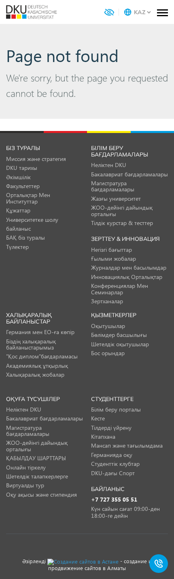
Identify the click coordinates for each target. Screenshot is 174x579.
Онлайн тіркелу (26, 467)
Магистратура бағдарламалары (112, 186)
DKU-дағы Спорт (113, 473)
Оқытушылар (108, 326)
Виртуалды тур (25, 485)
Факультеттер (23, 186)
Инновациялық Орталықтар (126, 277)
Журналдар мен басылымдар (128, 267)
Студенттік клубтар (115, 463)
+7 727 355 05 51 (114, 499)
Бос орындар (108, 353)
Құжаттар (18, 210)
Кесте (98, 418)
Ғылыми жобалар (113, 258)
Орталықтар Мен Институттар (28, 198)
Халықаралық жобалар (35, 374)
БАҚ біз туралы (25, 237)
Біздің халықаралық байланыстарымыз (31, 344)
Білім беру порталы (116, 409)
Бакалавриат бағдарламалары (129, 174)
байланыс (18, 228)
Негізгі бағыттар (111, 249)
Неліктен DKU (108, 165)
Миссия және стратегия (36, 159)
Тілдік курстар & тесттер (122, 223)
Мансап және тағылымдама (127, 445)
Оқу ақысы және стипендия (41, 494)
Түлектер (17, 247)
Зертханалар (107, 301)
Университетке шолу (32, 219)
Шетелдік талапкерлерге (37, 476)
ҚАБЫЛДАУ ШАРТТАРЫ (36, 458)
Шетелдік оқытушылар (120, 344)
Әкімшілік (18, 177)
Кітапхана (103, 436)
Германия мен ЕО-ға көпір (40, 332)
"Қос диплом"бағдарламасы (42, 356)
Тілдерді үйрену (111, 427)
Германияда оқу (111, 455)
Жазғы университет (116, 198)
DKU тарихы (21, 168)
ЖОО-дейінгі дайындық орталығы (122, 210)
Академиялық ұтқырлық (37, 365)
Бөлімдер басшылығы (119, 335)
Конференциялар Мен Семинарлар (119, 289)
